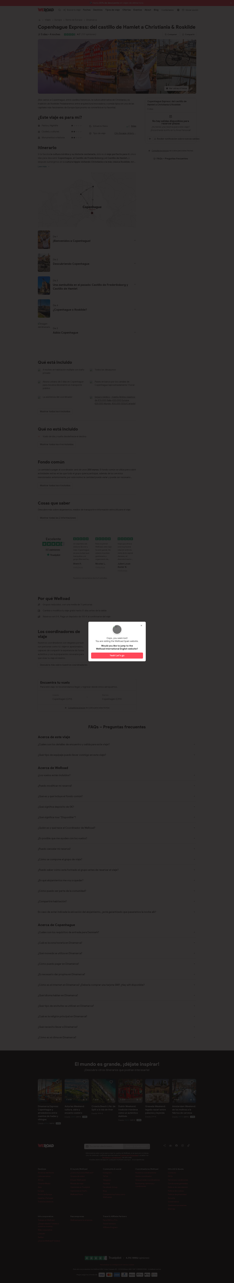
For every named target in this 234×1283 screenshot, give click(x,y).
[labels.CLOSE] (141, 625)
